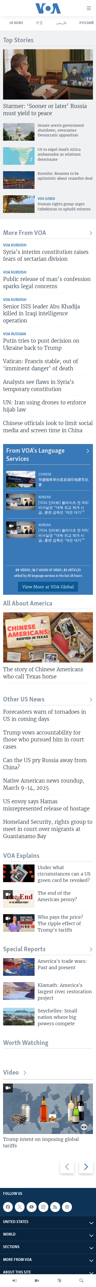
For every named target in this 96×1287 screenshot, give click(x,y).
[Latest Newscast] (14, 1280)
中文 (39, 23)
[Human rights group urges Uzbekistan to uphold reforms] (19, 204)
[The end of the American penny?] (19, 899)
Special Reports (24, 949)
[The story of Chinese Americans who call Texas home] (48, 637)
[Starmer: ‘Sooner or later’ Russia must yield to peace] (48, 74)
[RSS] (55, 1207)
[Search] (81, 1280)
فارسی (61, 23)
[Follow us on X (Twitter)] (20, 1207)
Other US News (24, 699)
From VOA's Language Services (35, 455)
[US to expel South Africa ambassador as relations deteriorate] (19, 156)
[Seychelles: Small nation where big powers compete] (19, 1016)
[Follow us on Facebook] (8, 1207)
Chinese (44, 475)
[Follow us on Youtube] (31, 1207)
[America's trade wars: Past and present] (19, 967)
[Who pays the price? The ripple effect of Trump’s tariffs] (19, 923)
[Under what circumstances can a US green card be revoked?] (19, 873)
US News (16, 23)
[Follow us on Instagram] (43, 1207)
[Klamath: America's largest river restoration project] (19, 991)
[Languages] (59, 1280)
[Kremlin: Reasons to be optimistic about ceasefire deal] (19, 180)
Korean (44, 497)
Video (11, 1072)
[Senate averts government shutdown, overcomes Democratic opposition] (19, 132)
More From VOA (24, 233)
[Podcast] (67, 1207)
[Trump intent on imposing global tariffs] (48, 1109)
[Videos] (37, 1280)
